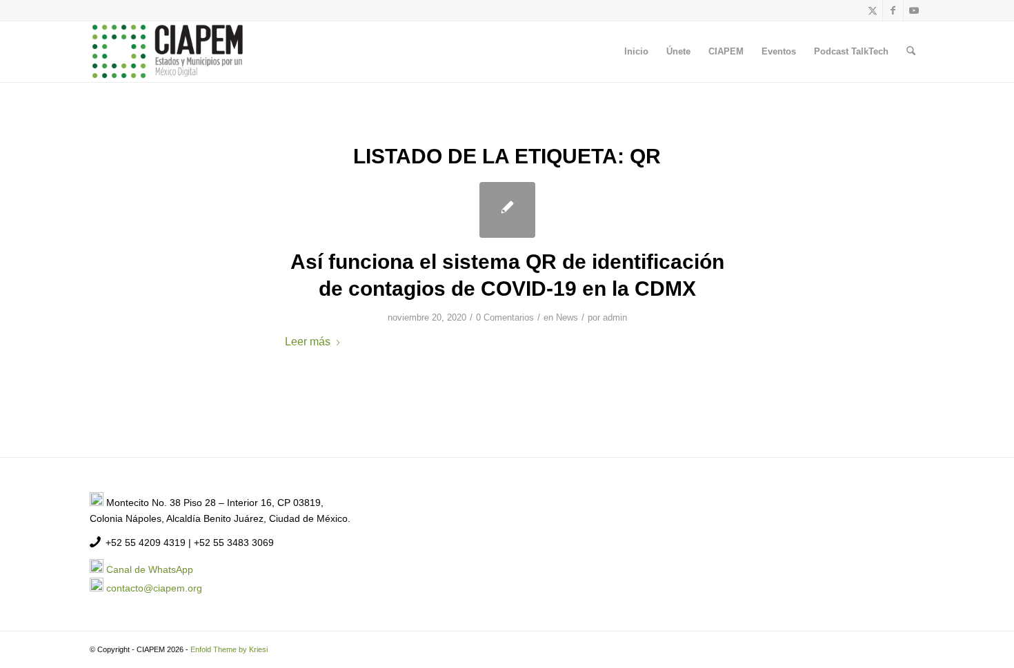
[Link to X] (872, 10)
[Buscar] (910, 51)
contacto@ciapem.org (154, 588)
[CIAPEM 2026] (170, 51)
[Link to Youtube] (914, 10)
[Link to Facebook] (893, 10)
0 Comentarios (505, 317)
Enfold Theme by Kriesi (229, 649)
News (567, 317)
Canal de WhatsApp (149, 569)
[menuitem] (636, 51)
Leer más (307, 341)
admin (615, 317)
